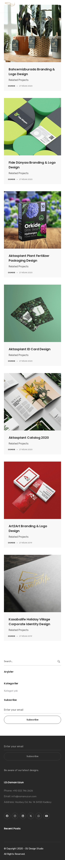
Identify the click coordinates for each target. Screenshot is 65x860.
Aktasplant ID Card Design (29, 349)
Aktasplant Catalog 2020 (29, 437)
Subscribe (32, 719)
